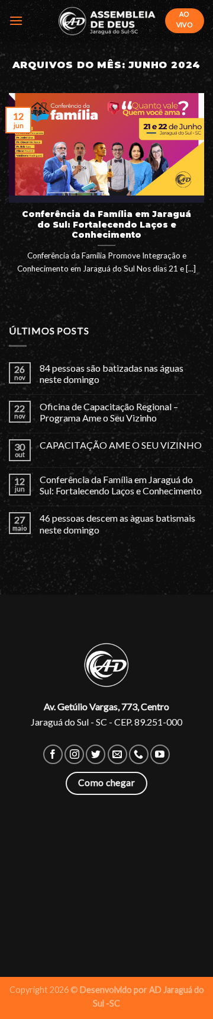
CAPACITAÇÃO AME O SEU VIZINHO (121, 445)
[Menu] (16, 20)
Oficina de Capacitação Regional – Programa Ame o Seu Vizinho (109, 412)
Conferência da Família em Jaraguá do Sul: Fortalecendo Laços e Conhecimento (121, 485)
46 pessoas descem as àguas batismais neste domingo (117, 523)
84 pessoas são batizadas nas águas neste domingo (111, 373)
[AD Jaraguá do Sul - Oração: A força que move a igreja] (106, 20)
